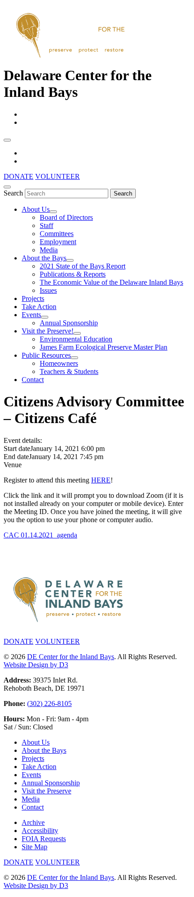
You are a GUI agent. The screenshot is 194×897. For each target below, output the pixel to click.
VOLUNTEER (57, 176)
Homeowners (59, 363)
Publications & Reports (73, 274)
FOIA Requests (44, 838)
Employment (58, 242)
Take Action (39, 306)
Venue (13, 465)
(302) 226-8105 (49, 703)
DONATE (18, 176)
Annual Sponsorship (69, 323)
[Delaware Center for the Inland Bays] (71, 58)
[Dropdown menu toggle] (53, 211)
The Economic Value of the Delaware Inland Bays (111, 282)
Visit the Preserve (46, 791)
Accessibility (40, 830)
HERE (101, 480)
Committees (57, 233)
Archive (33, 822)
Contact (33, 379)
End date (16, 456)
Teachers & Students (69, 371)
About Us (36, 209)
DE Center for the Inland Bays (70, 656)
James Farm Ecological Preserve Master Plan (103, 347)
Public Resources (46, 355)
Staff (46, 225)
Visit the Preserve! (48, 331)
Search (13, 193)
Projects (33, 298)
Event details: (23, 440)
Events (31, 315)
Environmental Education (76, 339)
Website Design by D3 (36, 665)
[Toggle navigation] (7, 140)
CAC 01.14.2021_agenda (40, 535)
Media (49, 250)
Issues (48, 290)
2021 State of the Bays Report (82, 266)
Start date (17, 448)
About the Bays (44, 258)
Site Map (34, 847)
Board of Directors (66, 217)
